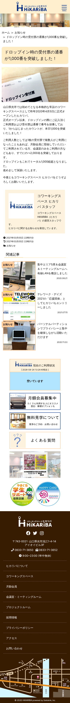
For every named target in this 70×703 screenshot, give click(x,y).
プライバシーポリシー (19, 627)
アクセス (11, 638)
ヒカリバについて (17, 566)
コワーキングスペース (19, 576)
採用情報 (11, 617)
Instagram (42, 533)
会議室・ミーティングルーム (23, 596)
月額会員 (11, 586)
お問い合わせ (14, 648)
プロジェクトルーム (18, 607)
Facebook (28, 533)
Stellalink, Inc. (49, 700)
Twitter (35, 533)
